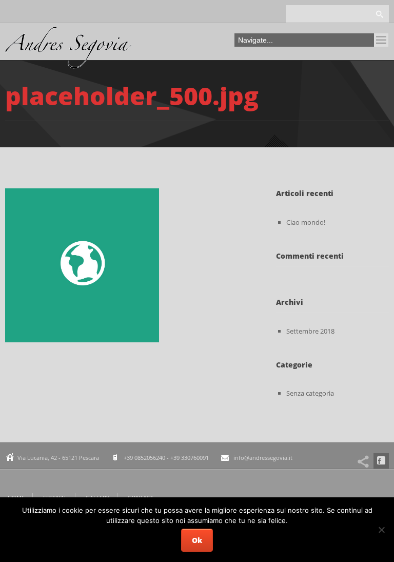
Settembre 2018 (310, 331)
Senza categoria (310, 393)
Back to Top (363, 31)
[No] (381, 530)
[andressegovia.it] (68, 50)
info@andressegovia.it (262, 457)
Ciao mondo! (305, 222)
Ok (197, 540)
